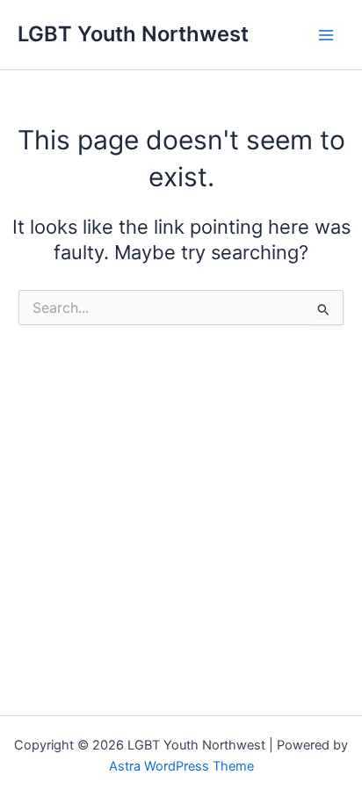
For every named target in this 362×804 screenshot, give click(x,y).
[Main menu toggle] (326, 35)
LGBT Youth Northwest (133, 34)
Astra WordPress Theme (181, 766)
